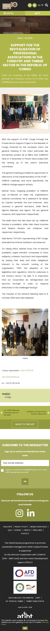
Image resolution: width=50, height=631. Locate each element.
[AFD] (25, 580)
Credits (27, 530)
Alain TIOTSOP (27, 370)
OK (25, 628)
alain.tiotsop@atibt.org (10, 377)
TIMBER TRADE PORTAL (35, 601)
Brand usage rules (39, 527)
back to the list (25, 424)
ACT (37, 13)
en (39, 5)
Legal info (7, 527)
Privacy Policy (21, 527)
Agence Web (22, 607)
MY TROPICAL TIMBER (14, 601)
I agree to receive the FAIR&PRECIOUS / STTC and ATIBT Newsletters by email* (26, 471)
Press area (37, 530)
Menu (9, 13)
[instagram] (19, 515)
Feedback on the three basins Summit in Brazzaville (36, 412)
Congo (8, 397)
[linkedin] (30, 515)
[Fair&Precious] (10, 5)
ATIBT (37, 598)
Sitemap (17, 530)
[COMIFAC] (25, 593)
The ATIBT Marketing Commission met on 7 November (11, 412)
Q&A (10, 530)
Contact (25, 533)
